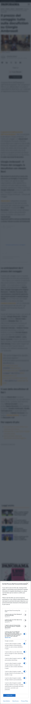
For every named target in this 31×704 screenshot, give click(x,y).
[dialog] (15, 642)
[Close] (27, 584)
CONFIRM (9, 695)
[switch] (25, 615)
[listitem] (15, 611)
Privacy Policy (24, 701)
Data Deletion (6, 701)
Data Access (15, 701)
